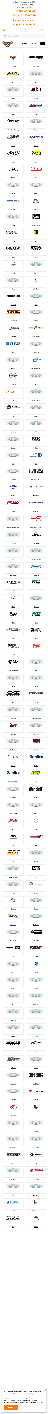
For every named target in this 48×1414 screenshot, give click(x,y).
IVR (36, 432)
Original (36, 670)
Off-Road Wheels (13, 670)
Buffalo (36, 209)
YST (36, 1115)
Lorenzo (36, 543)
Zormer (36, 1163)
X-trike (36, 1068)
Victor (36, 988)
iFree (13, 400)
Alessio (13, 114)
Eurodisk (13, 305)
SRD (36, 877)
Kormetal (36, 495)
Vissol (13, 1004)
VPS (36, 1020)
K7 (13, 464)
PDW (36, 702)
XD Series (36, 1084)
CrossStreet (36, 225)
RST (36, 829)
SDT (13, 861)
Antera (36, 130)
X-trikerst (13, 1084)
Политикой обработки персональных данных (17, 1400)
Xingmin (13, 1100)
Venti (36, 972)
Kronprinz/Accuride (13, 527)
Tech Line (13, 925)
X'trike (36, 1052)
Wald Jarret (13, 1036)
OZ (13, 702)
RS (13, 829)
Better (13, 193)
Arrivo (13, 146)
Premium (13, 718)
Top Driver (13, 941)
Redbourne (13, 750)
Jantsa (13, 448)
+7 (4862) (24, 11)
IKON (13, 416)
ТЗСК (36, 1227)
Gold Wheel (36, 336)
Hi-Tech (13, 384)
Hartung (36, 352)
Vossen (13, 1020)
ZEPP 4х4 (36, 1147)
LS (13, 559)
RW (13, 845)
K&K (36, 448)
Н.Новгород (36, 1211)
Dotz (13, 257)
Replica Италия (13, 782)
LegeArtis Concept (36, 527)
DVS (36, 257)
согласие (16, 1398)
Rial (36, 782)
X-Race (13, 1068)
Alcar (13, 98)
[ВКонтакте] (4, 30)
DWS (13, 273)
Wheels (36, 1036)
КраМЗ (13, 1211)
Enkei (36, 273)
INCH (36, 416)
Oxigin (36, 686)
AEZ (36, 82)
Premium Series (36, 718)
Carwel (13, 225)
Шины (34, 43)
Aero (13, 82)
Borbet (13, 209)
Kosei (13, 511)
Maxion (36, 591)
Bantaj (13, 177)
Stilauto (13, 909)
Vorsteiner (36, 1004)
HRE (36, 384)
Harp (13, 352)
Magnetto (36, 575)
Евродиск (36, 1195)
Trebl (13, 956)
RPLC (36, 813)
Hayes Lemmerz (36, 368)
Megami (36, 607)
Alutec (36, 114)
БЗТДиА (13, 1179)
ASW (13, 162)
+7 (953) (24, 22)
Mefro (13, 607)
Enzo (13, 289)
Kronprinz (36, 511)
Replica (36, 766)
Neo (13, 638)
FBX (36, 305)
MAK (13, 591)
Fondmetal (13, 321)
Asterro (36, 146)
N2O (36, 623)
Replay (13, 766)
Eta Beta (36, 289)
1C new (13, 66)
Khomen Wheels (36, 480)
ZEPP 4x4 (13, 1147)
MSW (13, 623)
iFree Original (36, 400)
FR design (36, 321)
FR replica (13, 336)
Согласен (10, 1407)
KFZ (36, 464)
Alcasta (36, 98)
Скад (13, 1227)
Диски (24, 43)
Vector (13, 972)
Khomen (13, 480)
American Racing (13, 130)
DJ (36, 241)
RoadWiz (13, 797)
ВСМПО (36, 1179)
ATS (36, 162)
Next (36, 638)
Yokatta (13, 1115)
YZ (13, 1131)
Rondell (36, 797)
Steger (36, 893)
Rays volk (36, 734)
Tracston (36, 941)
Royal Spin (13, 813)
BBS (36, 177)
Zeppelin (13, 1163)
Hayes (13, 368)
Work (13, 1052)
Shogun (36, 861)
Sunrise (36, 909)
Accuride (36, 66)
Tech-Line (36, 925)
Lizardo (13, 543)
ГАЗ (13, 1195)
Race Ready (13, 734)
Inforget (13, 432)
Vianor (13, 988)
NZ (36, 654)
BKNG (36, 193)
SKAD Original (13, 877)
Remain (36, 750)
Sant (36, 845)
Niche (13, 654)
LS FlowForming (36, 559)
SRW (13, 893)
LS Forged (13, 575)
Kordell (13, 495)
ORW (13, 686)
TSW (36, 956)
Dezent (13, 241)
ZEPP (36, 1131)
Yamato (36, 1100)
